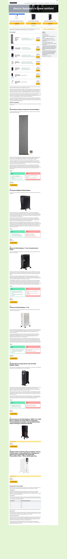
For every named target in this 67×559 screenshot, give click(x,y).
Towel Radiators (46, 3)
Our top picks (44, 33)
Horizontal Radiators (34, 3)
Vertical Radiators (27, 3)
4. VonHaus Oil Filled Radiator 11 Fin (47, 42)
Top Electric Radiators (45, 35)
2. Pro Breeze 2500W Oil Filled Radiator (48, 38)
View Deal (17, 23)
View (38, 40)
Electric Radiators (52, 3)
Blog (56, 3)
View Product (14, 185)
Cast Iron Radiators (41, 3)
